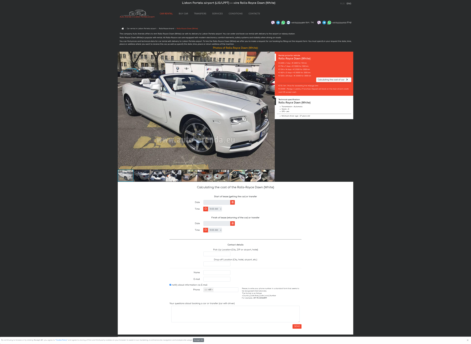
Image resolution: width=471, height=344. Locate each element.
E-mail (197, 279)
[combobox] (209, 290)
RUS (342, 4)
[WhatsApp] (283, 22)
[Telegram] (278, 22)
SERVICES (217, 14)
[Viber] (273, 22)
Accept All (198, 340)
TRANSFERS (200, 14)
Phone (196, 290)
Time (197, 209)
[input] (216, 202)
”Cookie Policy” (61, 340)
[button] (273, 111)
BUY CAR (183, 14)
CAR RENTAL (166, 14)
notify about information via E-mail (189, 285)
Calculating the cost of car (331, 80)
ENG (349, 4)
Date (197, 202)
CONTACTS (254, 14)
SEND (297, 326)
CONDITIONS (236, 14)
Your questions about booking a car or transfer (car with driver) (202, 303)
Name (197, 272)
